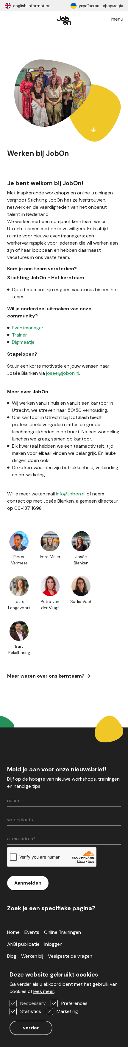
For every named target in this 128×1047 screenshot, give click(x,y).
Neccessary (33, 1003)
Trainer (19, 335)
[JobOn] (64, 19)
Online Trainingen (62, 932)
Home (13, 932)
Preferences (74, 1003)
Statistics (30, 1011)
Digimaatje (23, 342)
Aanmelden (27, 883)
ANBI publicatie (23, 944)
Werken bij (32, 956)
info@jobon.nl (70, 494)
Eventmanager (27, 328)
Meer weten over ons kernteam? (46, 676)
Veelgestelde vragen (70, 956)
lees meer (43, 991)
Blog (11, 956)
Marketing (67, 1011)
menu (117, 19)
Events (31, 932)
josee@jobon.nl (62, 373)
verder (31, 1028)
